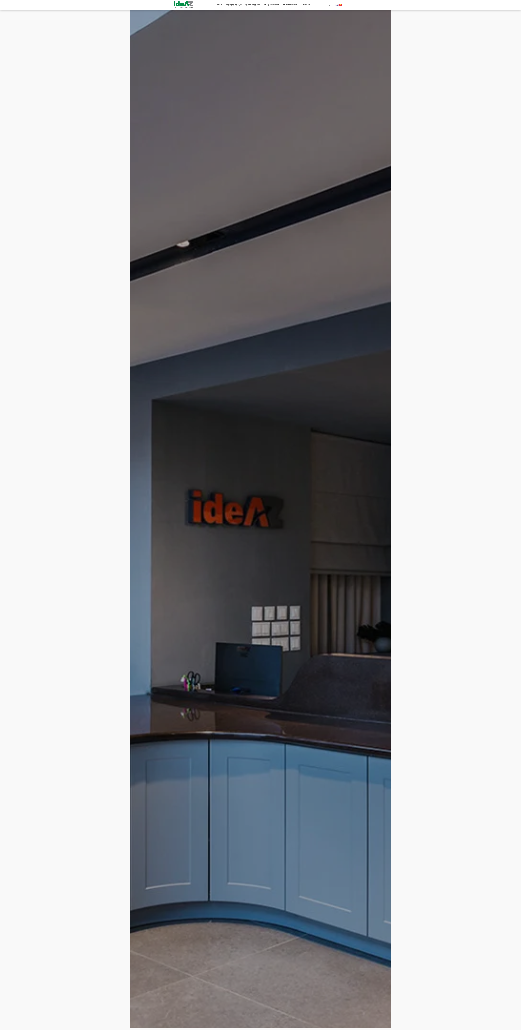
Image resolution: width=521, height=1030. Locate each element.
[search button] (329, 5)
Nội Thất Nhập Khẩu (253, 5)
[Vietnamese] (340, 5)
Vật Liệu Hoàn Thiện (271, 5)
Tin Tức (219, 5)
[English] (337, 5)
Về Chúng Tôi (304, 5)
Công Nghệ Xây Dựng (233, 5)
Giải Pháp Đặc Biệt (289, 5)
